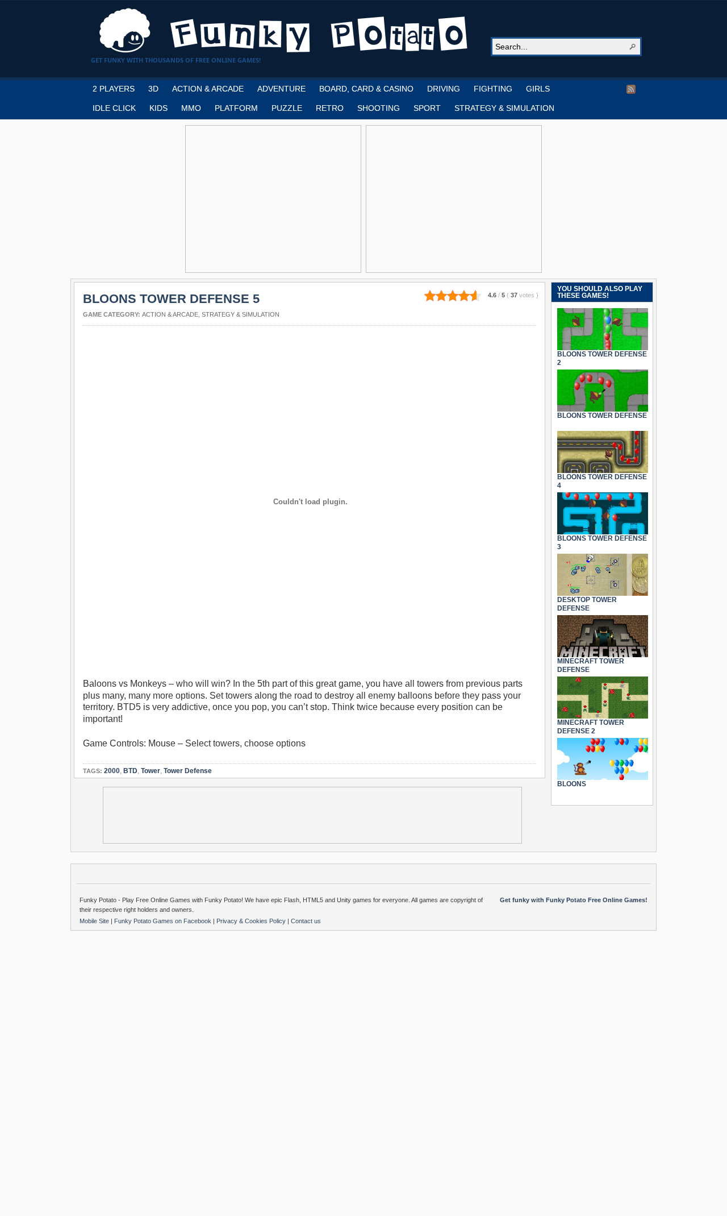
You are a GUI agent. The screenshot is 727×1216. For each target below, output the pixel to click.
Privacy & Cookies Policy (251, 921)
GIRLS (538, 88)
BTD (130, 771)
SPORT (427, 108)
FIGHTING (493, 88)
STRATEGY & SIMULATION (504, 108)
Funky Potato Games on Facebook (163, 921)
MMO (191, 108)
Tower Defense (188, 771)
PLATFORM (236, 108)
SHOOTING (378, 108)
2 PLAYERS (114, 88)
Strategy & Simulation (240, 314)
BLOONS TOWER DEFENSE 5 (171, 299)
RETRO (330, 108)
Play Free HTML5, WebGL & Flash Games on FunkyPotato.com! (284, 30)
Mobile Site (95, 921)
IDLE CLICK (114, 108)
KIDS (158, 108)
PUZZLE (286, 108)
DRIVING (443, 88)
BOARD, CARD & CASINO (366, 88)
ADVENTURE (281, 88)
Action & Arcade (170, 314)
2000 (112, 771)
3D (153, 88)
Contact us (306, 921)
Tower (150, 771)
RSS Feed (631, 89)
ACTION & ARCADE (208, 88)
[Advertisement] (273, 199)
